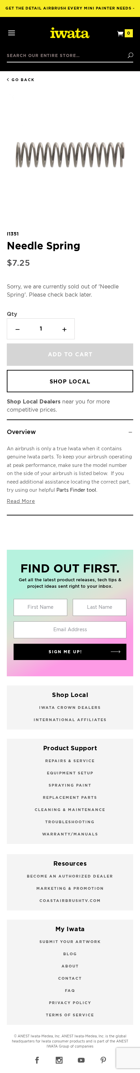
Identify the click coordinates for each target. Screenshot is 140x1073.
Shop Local (70, 381)
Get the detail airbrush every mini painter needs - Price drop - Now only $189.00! (70, 11)
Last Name (99, 607)
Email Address (70, 629)
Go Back (23, 80)
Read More (21, 501)
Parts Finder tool (76, 490)
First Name (40, 607)
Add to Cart (70, 354)
